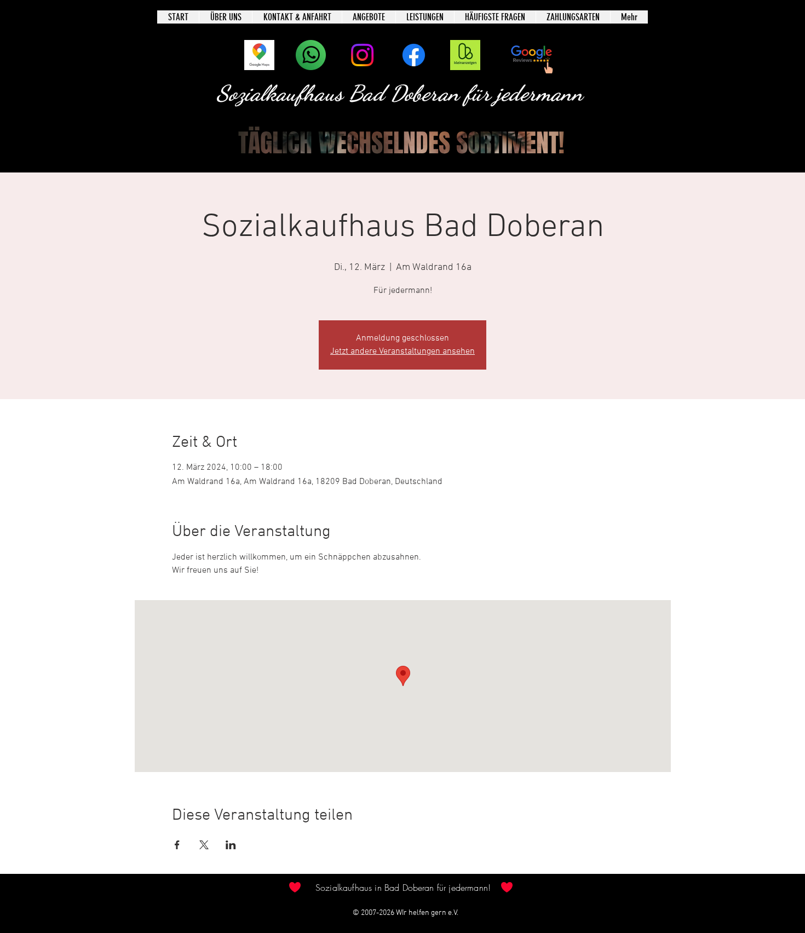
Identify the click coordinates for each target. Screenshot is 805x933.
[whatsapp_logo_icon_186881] (311, 55)
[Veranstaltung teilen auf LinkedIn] (231, 844)
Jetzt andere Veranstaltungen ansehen (402, 351)
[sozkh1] (465, 55)
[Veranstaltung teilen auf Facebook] (177, 844)
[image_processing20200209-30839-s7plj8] (259, 55)
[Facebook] (414, 55)
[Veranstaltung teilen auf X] (204, 844)
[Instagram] (362, 55)
